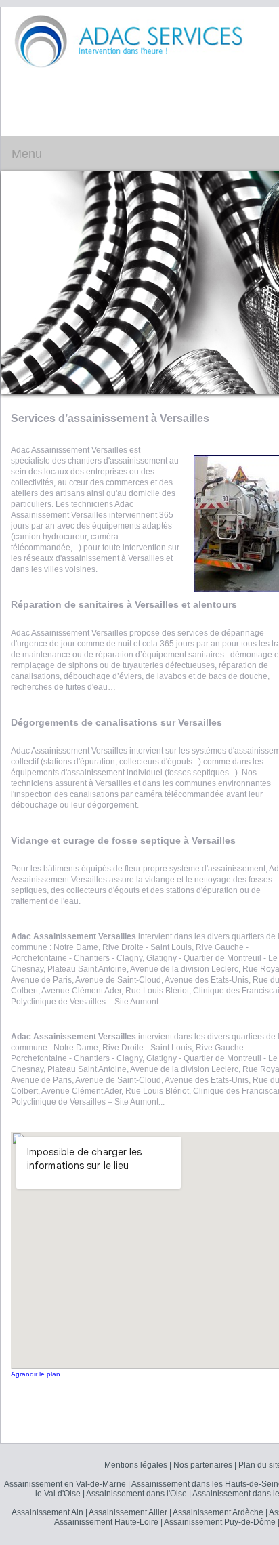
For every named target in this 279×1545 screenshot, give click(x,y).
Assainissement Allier (128, 1512)
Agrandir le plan (35, 1374)
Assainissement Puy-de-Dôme (220, 1522)
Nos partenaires (202, 1465)
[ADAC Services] (129, 40)
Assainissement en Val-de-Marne (65, 1484)
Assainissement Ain (47, 1512)
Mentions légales (135, 1465)
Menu (27, 154)
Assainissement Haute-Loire (106, 1522)
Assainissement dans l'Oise (136, 1493)
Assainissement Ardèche (218, 1512)
